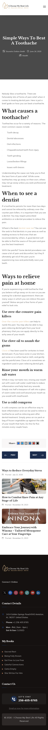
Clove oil (6, 350)
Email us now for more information (24, 708)
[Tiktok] (27, 593)
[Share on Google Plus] (26, 443)
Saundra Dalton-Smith (15, 51)
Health (25, 55)
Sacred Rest (10, 651)
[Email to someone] (37, 443)
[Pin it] (34, 443)
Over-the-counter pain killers (15, 321)
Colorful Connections (14, 664)
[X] (5, 593)
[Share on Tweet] (22, 443)
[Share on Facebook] (18, 443)
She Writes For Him (13, 673)
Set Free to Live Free (14, 660)
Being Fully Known (12, 656)
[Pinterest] (21, 593)
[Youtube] (32, 593)
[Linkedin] (38, 593)
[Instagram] (16, 593)
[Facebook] (10, 593)
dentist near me (26, 228)
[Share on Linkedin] (30, 443)
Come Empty (10, 669)
